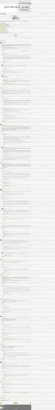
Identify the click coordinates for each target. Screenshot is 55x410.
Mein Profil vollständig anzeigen (5, 407)
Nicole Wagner (4, 53)
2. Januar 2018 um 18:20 (9, 185)
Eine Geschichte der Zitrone (3, 26)
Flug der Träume (2, 29)
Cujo (0, 23)
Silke (2, 87)
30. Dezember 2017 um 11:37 (7, 162)
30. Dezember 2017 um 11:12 (9, 134)
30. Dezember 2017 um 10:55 (9, 53)
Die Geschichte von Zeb (2, 25)
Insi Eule (2, 298)
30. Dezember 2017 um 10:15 (5, 87)
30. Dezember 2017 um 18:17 (10, 239)
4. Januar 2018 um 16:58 (5, 361)
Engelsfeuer (1, 27)
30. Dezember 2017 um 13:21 (9, 231)
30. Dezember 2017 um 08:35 (6, 42)
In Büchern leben (3, 189)
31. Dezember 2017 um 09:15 (9, 246)
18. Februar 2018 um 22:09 (9, 381)
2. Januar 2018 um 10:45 (8, 181)
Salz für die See (2, 31)
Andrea (2, 42)
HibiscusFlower (3, 162)
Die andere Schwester (2, 24)
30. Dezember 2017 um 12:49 (8, 189)
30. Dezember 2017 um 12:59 (7, 147)
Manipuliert (1, 30)
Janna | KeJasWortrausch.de (4, 239)
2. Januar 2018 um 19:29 (6, 298)
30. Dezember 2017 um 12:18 (9, 83)
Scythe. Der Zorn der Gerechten (3, 32)
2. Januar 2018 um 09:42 (9, 208)
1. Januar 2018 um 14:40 (11, 252)
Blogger (16, 409)
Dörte (3, 147)
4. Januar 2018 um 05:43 (9, 306)
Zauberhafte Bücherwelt (4, 381)
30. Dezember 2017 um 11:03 (9, 98)
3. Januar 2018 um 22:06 (5, 332)
